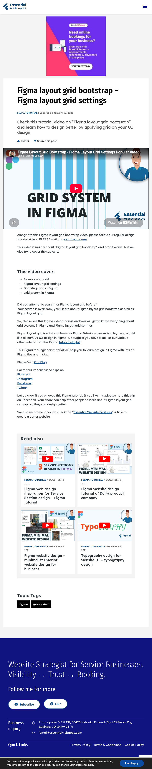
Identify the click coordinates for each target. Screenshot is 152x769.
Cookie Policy (134, 745)
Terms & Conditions (107, 745)
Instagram (25, 379)
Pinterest (23, 374)
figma (23, 604)
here (90, 765)
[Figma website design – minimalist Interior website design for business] (48, 525)
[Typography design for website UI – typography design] (104, 525)
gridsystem (41, 604)
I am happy (131, 763)
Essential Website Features (93, 412)
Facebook (24, 383)
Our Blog (40, 362)
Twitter (22, 387)
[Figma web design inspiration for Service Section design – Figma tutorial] (48, 459)
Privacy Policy (80, 745)
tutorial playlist (69, 342)
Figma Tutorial (27, 112)
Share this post (46, 141)
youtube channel (75, 239)
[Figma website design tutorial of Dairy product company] (104, 459)
